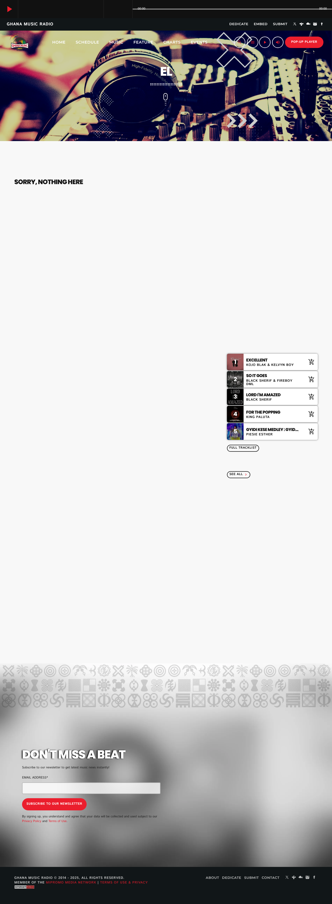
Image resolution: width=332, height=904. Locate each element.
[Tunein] (302, 24)
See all (238, 474)
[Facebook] (322, 24)
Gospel (242, 213)
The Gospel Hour (267, 266)
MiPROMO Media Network (71, 882)
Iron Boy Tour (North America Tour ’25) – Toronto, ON (253, 813)
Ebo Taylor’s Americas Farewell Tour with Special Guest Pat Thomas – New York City (255, 760)
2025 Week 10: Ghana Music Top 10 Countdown (279, 588)
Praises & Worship (258, 223)
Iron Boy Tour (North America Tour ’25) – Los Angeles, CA (257, 787)
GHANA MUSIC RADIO (30, 24)
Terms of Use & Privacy (124, 882)
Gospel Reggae (265, 292)
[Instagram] (315, 24)
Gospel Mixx (263, 319)
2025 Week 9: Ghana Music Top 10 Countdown (282, 615)
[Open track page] (127, 9)
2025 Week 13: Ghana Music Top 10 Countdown (279, 509)
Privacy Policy (31, 821)
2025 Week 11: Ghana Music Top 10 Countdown (283, 562)
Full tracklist (243, 448)
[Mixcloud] (308, 24)
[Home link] (19, 42)
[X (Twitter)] (295, 24)
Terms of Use (57, 821)
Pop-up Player (304, 42)
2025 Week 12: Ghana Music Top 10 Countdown (279, 536)
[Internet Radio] (24, 892)
